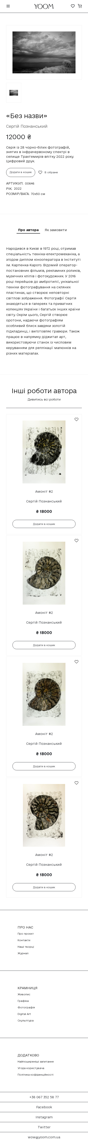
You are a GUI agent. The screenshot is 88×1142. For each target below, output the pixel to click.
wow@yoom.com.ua (44, 1137)
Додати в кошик (21, 172)
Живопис (24, 994)
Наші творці (26, 946)
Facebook (44, 1107)
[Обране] (73, 6)
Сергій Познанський (26, 126)
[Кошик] (80, 6)
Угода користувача (31, 1068)
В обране (51, 172)
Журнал (23, 953)
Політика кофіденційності (35, 1074)
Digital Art (24, 1013)
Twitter (44, 1127)
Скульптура (26, 1020)
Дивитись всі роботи (44, 399)
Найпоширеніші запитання (36, 1061)
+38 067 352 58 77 (44, 1097)
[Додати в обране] (76, 419)
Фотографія (26, 1007)
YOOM (44, 7)
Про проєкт (26, 933)
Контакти (24, 940)
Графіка (23, 1000)
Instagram (44, 1117)
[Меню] (8, 6)
